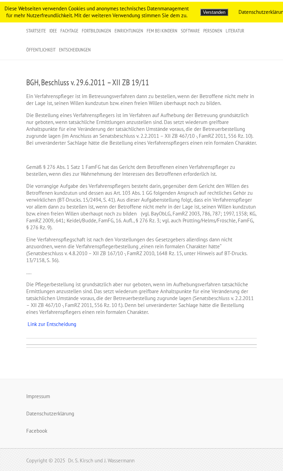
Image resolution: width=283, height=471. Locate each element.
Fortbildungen (96, 31)
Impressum (38, 396)
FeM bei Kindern (162, 31)
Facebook (36, 430)
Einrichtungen (129, 31)
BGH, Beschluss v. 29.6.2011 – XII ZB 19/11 (87, 82)
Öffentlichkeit (41, 50)
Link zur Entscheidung (51, 324)
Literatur (235, 31)
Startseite (36, 31)
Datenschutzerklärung (50, 413)
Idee (53, 31)
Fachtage (69, 31)
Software (190, 31)
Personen (212, 31)
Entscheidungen (75, 50)
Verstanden (214, 12)
